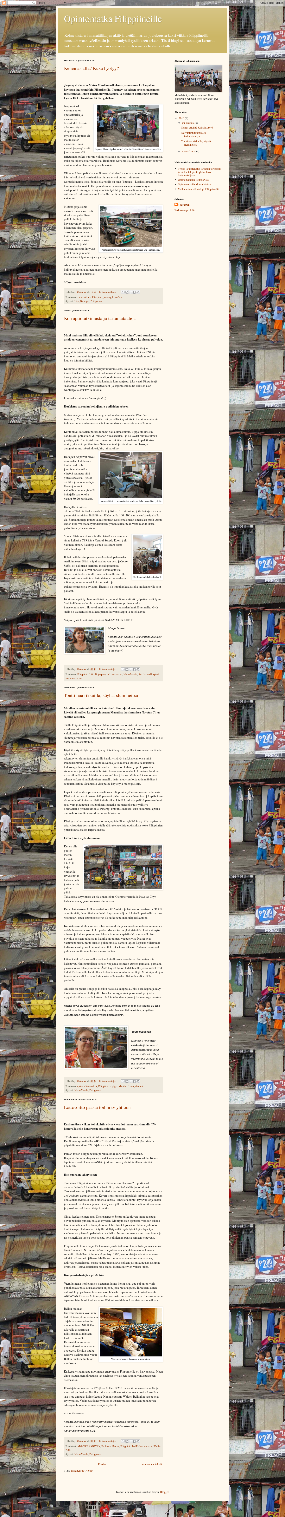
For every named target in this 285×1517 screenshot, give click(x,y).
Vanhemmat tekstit (152, 1464)
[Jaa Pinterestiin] (138, 292)
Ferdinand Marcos (110, 1446)
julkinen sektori (114, 674)
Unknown (184, 205)
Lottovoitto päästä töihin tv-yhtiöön (97, 1107)
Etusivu (102, 1464)
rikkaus (130, 1086)
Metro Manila (130, 674)
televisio (148, 1446)
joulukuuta (188, 123)
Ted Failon (137, 1446)
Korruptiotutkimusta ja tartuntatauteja (100, 318)
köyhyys (113, 1086)
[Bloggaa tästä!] (127, 292)
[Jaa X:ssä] (130, 292)
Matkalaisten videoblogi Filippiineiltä (198, 189)
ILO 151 (93, 674)
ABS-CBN (82, 1446)
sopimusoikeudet (74, 678)
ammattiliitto (84, 297)
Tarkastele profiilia (184, 210)
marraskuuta (189, 151)
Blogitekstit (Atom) (82, 1470)
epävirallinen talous (87, 1086)
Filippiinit (97, 297)
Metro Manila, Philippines (87, 1090)
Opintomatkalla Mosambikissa (194, 184)
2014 (182, 118)
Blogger (164, 1492)
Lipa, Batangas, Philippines (88, 301)
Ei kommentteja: (108, 292)
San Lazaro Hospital (148, 674)
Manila (122, 1086)
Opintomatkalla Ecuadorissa (193, 180)
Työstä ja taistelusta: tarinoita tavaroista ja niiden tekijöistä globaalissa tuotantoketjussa (199, 172)
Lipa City (117, 297)
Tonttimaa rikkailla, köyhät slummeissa (101, 695)
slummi (139, 1086)
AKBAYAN (94, 1446)
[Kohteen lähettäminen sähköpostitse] (123, 292)
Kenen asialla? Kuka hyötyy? (91, 68)
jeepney (107, 297)
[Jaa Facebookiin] (134, 292)
